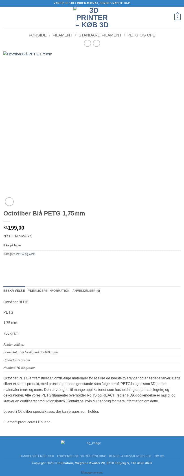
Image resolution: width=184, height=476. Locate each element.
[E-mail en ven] (31, 264)
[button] (6, 16)
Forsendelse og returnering (81, 456)
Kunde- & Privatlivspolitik (130, 456)
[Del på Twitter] (23, 264)
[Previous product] (96, 43)
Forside (38, 35)
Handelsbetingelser (37, 456)
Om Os (159, 456)
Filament (62, 35)
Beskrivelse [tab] (14, 290)
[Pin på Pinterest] (40, 264)
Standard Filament (100, 35)
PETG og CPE (141, 35)
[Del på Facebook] (15, 264)
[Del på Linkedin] (48, 264)
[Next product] (87, 43)
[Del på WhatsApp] (7, 264)
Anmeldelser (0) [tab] (86, 290)
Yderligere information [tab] (49, 290)
